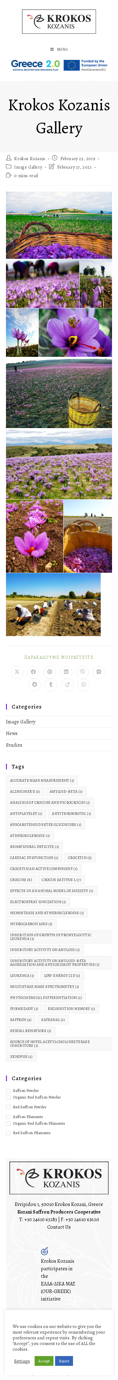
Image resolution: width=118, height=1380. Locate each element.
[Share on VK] (99, 672)
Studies (14, 745)
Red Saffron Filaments (32, 1132)
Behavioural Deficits (34, 846)
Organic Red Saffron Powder (37, 1097)
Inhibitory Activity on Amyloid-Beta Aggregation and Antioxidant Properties (55, 962)
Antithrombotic (71, 813)
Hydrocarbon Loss (31, 923)
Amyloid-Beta (66, 791)
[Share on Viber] (82, 672)
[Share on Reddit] (34, 685)
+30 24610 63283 (40, 1219)
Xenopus (21, 1056)
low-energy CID (62, 975)
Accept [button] (44, 1361)
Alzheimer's (25, 791)
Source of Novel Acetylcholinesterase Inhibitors (50, 1043)
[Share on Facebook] (33, 672)
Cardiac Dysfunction (34, 857)
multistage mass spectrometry (44, 986)
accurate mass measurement (42, 780)
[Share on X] (17, 672)
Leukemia (22, 975)
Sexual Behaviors (30, 1030)
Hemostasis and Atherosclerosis (47, 912)
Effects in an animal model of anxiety (51, 890)
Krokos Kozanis (29, 159)
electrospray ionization (38, 901)
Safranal (53, 1019)
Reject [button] (64, 1361)
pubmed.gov (24, 1008)
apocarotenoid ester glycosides (45, 824)
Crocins (21, 879)
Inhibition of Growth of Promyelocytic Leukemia (51, 936)
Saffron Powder (26, 1090)
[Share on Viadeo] (67, 685)
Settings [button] (22, 1361)
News (12, 733)
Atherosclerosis (30, 835)
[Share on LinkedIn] (66, 672)
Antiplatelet (26, 813)
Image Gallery (28, 167)
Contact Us (59, 1227)
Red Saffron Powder (30, 1107)
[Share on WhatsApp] (83, 685)
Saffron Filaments (28, 1116)
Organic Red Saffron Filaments (39, 1123)
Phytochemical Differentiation (46, 997)
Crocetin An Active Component (44, 868)
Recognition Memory (71, 1008)
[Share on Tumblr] (51, 685)
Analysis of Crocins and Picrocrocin (50, 802)
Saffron (20, 1019)
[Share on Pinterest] (49, 672)
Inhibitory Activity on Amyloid (45, 949)
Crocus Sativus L (61, 879)
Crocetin (80, 857)
